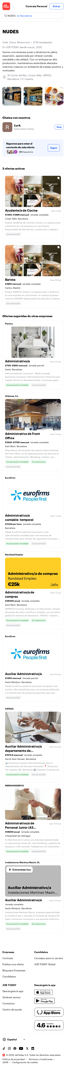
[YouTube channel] (21, 1048)
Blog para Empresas (13, 970)
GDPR (5, 1062)
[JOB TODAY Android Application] (44, 1001)
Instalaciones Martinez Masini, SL (22, 862)
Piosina (9, 323)
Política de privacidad (13, 1059)
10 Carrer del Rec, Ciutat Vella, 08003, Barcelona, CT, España (29, 77)
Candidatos (9, 976)
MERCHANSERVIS (14, 785)
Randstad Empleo (14, 554)
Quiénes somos (11, 997)
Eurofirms (10, 477)
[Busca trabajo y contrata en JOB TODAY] (6, 6)
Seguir (53, 147)
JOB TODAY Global (44, 964)
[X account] (27, 1048)
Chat (59, 127)
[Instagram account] (9, 1048)
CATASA (9, 708)
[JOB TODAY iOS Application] (43, 992)
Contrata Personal (36, 6)
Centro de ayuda (12, 1009)
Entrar (56, 6)
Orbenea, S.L (11, 396)
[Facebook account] (15, 1048)
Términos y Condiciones (41, 1059)
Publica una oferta (13, 964)
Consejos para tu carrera (48, 958)
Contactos (8, 1003)
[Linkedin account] (32, 1048)
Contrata (7, 958)
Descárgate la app (12, 991)
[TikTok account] (3, 1048)
